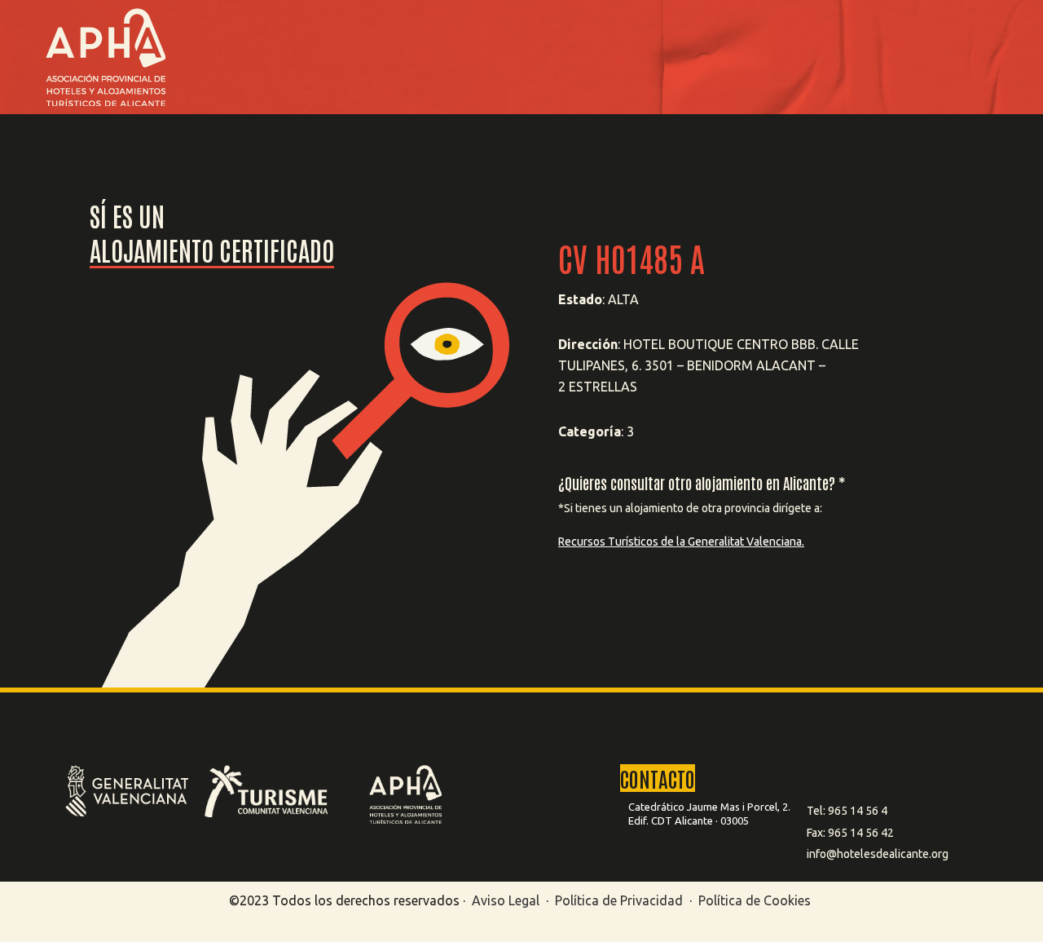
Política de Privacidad (620, 900)
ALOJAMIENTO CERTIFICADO (212, 249)
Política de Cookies (754, 900)
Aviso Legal (505, 900)
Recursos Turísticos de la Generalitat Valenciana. (681, 541)
